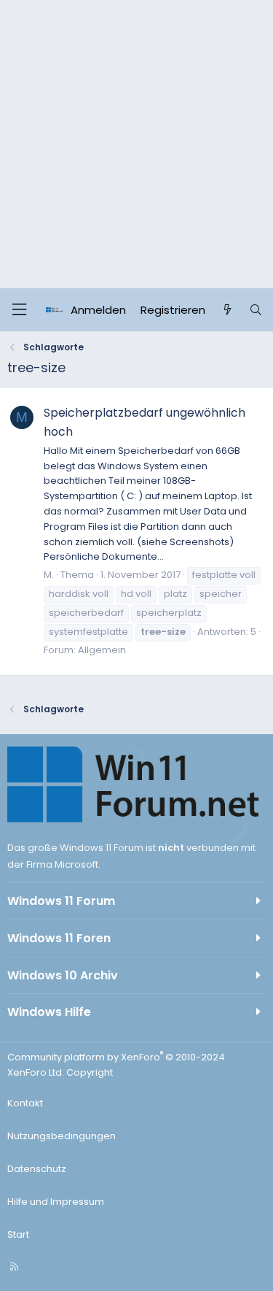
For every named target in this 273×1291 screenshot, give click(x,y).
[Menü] (19, 309)
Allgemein (102, 650)
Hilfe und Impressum (55, 1202)
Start (18, 1234)
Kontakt (25, 1103)
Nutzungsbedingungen (61, 1136)
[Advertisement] (136, 144)
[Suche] (256, 310)
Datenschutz (36, 1169)
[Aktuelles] (227, 310)
